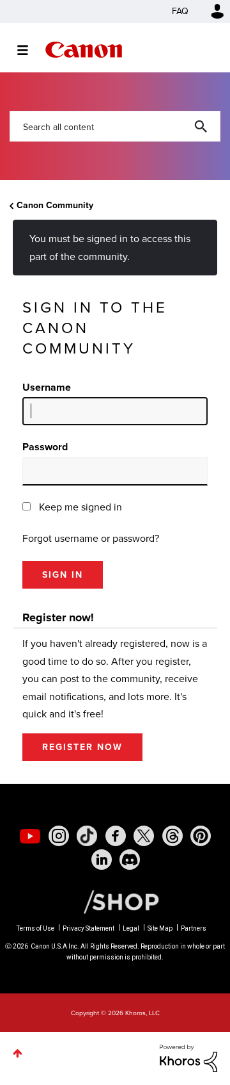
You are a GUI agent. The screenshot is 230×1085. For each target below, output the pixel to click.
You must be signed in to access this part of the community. (109, 247)
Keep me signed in (80, 507)
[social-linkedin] (101, 859)
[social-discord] (129, 859)
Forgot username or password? (90, 538)
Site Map (160, 928)
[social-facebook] (115, 836)
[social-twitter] (144, 836)
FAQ (180, 11)
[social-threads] (172, 836)
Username (46, 387)
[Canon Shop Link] (115, 901)
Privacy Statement (88, 928)
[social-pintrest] (200, 836)
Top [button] (17, 1053)
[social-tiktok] (87, 836)
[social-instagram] (59, 836)
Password (45, 446)
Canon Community (83, 49)
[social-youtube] (30, 836)
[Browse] (29, 50)
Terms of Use (35, 928)
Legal (131, 928)
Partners (193, 928)
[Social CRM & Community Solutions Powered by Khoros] (188, 1057)
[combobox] (115, 126)
